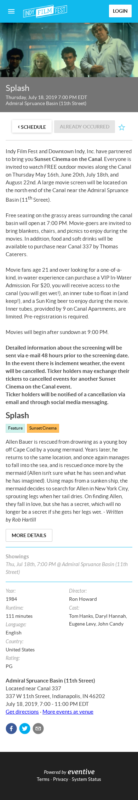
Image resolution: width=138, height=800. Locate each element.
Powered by (55, 772)
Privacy (60, 779)
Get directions (22, 712)
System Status (86, 779)
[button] (11, 728)
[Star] (121, 127)
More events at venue (67, 712)
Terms (43, 779)
